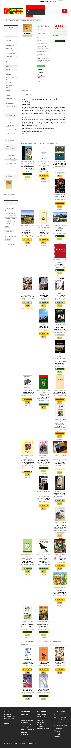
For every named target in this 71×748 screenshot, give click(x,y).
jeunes (12, 244)
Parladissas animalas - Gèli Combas (27, 563)
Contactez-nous (43, 1)
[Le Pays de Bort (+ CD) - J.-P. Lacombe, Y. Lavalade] (60, 514)
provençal (8, 216)
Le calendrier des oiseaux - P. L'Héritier (27, 464)
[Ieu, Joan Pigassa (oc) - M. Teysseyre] (43, 447)
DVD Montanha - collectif (59, 197)
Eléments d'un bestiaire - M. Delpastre (44, 234)
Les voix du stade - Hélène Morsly (59, 494)
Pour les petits (10, 51)
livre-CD (7, 221)
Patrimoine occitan (9, 68)
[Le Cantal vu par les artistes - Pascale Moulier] (60, 346)
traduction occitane (10, 241)
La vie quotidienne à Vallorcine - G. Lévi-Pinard (27, 394)
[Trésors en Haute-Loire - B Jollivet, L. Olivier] (60, 546)
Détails (22, 92)
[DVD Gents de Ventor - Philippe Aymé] (43, 316)
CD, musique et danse (10, 79)
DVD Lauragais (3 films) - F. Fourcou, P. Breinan (59, 165)
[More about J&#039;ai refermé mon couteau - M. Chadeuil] (8, 184)
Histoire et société (9, 63)
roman (14, 236)
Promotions (7, 714)
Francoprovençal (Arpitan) (10, 94)
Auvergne (7, 210)
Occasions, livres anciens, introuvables (10, 101)
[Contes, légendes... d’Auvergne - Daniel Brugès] (43, 613)
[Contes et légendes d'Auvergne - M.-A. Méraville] (60, 251)
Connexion (63, 3)
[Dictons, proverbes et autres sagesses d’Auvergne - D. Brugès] (27, 613)
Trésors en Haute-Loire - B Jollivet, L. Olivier (60, 559)
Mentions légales (25, 727)
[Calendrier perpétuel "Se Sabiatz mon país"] (60, 447)
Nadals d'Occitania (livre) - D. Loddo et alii (27, 168)
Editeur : (39, 40)
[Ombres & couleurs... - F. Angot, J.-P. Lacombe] (60, 217)
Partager (41, 72)
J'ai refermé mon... (9, 191)
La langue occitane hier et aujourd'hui (10, 45)
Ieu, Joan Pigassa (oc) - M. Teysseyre (43, 461)
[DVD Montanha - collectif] (60, 186)
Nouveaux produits (9, 716)
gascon (7, 226)
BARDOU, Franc (11, 158)
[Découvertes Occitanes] (13, 11)
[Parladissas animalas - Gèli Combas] (27, 546)
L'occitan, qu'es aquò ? (27, 720)
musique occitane (10, 213)
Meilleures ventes (9, 718)
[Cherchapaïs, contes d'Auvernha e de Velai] (27, 654)
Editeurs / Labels (11, 115)
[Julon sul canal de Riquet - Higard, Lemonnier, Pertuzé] (60, 578)
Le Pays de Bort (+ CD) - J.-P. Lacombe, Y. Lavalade (60, 527)
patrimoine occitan (10, 234)
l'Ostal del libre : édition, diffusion (10, 107)
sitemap (6, 723)
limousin (7, 218)
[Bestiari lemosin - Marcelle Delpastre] (60, 654)
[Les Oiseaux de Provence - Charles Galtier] (43, 546)
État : (38, 37)
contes (7, 244)
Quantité (55, 35)
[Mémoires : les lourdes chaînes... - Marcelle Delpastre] (43, 680)
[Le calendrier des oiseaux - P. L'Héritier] (27, 447)
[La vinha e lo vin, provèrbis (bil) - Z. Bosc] (43, 382)
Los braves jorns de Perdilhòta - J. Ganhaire (44, 664)
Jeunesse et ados (10, 53)
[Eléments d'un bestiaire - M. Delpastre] (43, 217)
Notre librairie (24, 734)
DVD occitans (9, 82)
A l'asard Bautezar (11, 120)
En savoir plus (24, 90)
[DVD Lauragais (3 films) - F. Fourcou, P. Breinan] (60, 153)
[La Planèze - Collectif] (43, 283)
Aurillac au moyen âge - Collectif (43, 499)
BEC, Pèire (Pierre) (11, 160)
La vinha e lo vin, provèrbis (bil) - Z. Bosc (43, 399)
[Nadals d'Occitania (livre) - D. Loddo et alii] (27, 153)
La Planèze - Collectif (43, 296)
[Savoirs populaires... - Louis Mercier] (43, 153)
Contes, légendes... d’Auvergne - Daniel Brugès (43, 626)
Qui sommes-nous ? (26, 718)
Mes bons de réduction (43, 728)
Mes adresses (40, 722)
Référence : (40, 33)
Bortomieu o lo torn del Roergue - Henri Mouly (59, 394)
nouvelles (7, 236)
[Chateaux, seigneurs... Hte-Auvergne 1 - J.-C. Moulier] (60, 316)
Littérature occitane (9, 57)
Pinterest (41, 78)
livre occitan (8, 229)
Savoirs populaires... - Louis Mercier (43, 170)
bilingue (7, 239)
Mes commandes (41, 714)
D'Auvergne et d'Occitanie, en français (10, 88)
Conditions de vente (26, 724)
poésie (14, 216)
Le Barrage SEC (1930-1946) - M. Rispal (27, 296)
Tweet (40, 69)
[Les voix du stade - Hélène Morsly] (60, 483)
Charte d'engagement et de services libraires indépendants (27, 731)
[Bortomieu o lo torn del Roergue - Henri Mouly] (60, 382)
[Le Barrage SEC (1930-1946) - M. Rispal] (27, 283)
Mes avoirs (40, 720)
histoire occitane (9, 231)
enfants (14, 218)
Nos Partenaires (25, 722)
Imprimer (42, 81)
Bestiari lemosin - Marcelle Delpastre (60, 664)
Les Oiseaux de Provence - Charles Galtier (43, 563)
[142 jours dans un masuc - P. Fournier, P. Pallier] (27, 217)
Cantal (13, 221)
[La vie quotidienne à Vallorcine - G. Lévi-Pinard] (27, 382)
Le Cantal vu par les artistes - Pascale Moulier (60, 363)
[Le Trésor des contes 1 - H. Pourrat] (60, 283)
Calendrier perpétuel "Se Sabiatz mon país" (60, 464)
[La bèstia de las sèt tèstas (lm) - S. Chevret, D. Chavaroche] (27, 680)
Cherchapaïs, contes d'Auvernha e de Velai (27, 664)
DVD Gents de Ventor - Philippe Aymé (44, 328)
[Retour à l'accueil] (6, 21)
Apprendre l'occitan (9, 39)
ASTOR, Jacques (11, 155)
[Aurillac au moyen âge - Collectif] (43, 483)
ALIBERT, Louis (11, 153)
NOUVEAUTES (9, 35)
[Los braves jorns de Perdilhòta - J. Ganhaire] (43, 654)
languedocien (9, 208)
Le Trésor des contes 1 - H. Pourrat (60, 297)
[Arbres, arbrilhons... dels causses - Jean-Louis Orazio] (60, 411)
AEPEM (9, 122)
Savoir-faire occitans (9, 73)
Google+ (41, 75)
